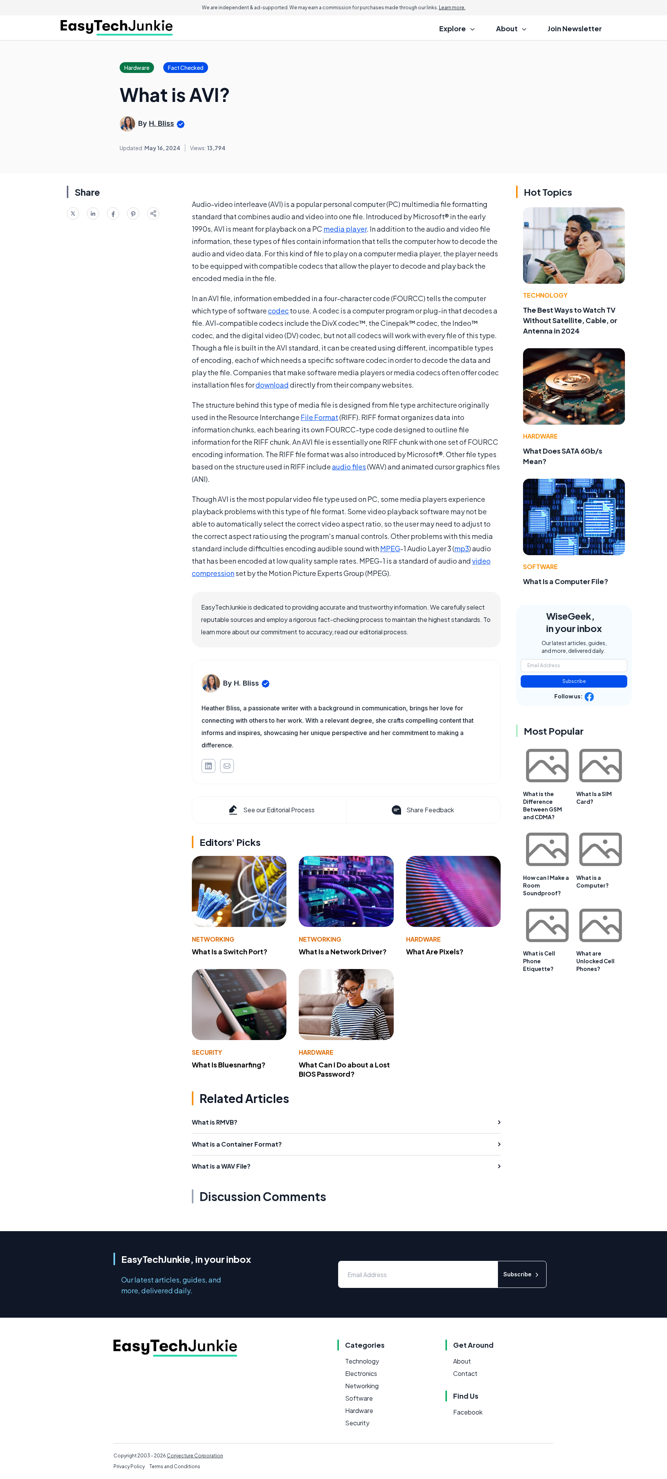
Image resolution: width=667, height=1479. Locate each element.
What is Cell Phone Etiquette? (539, 961)
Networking (213, 939)
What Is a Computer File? (565, 581)
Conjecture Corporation (195, 1456)
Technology (545, 295)
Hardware (423, 939)
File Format (319, 417)
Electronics (361, 1373)
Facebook (467, 1412)
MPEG (390, 548)
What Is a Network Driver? (343, 951)
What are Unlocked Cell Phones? (595, 961)
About (462, 1361)
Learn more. (452, 7)
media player (345, 228)
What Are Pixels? (435, 951)
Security (207, 1052)
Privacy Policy (129, 1466)
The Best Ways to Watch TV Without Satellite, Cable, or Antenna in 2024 (570, 320)
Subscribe (574, 681)
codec (278, 310)
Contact (465, 1373)
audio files (349, 466)
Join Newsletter (575, 28)
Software (540, 566)
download (272, 384)
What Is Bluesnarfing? (229, 1064)
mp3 (461, 548)
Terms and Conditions (174, 1466)
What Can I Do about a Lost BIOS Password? (344, 1069)
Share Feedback (430, 810)
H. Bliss (161, 123)
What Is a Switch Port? (229, 951)
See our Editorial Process (279, 810)
